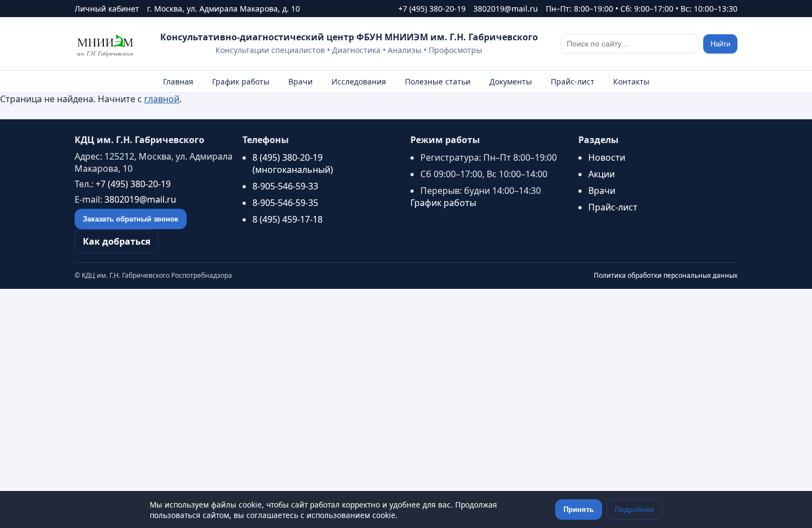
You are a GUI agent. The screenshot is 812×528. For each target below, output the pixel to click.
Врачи (300, 81)
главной (162, 99)
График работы (241, 81)
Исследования (358, 81)
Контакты (631, 81)
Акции (601, 174)
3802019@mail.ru (505, 8)
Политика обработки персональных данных (665, 275)
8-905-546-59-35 (285, 203)
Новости (606, 157)
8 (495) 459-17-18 (287, 219)
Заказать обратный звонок (130, 219)
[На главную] (106, 44)
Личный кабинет (107, 8)
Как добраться (116, 241)
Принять (578, 509)
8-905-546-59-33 (285, 186)
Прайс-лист (572, 81)
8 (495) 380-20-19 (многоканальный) (292, 163)
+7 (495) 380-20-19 (432, 8)
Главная (178, 81)
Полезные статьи (438, 81)
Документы (510, 81)
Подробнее (634, 509)
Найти (720, 44)
